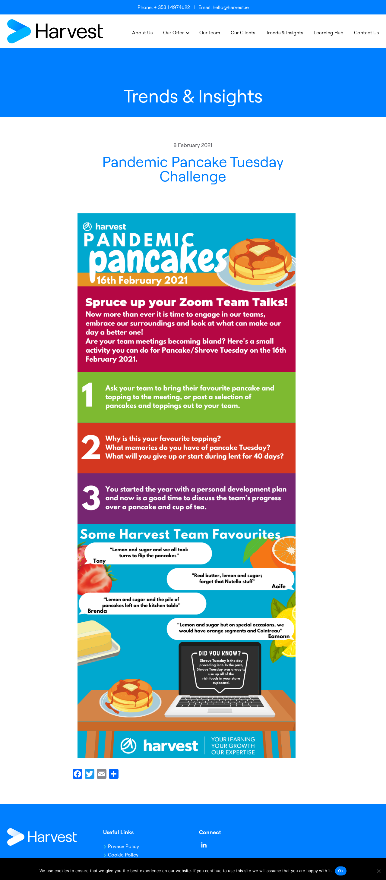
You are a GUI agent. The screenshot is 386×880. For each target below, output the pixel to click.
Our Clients (243, 33)
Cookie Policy (123, 855)
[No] (378, 871)
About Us (142, 33)
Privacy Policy (123, 846)
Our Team (209, 33)
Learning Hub (328, 33)
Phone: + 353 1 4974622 (164, 7)
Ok (340, 870)
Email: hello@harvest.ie (223, 7)
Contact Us (366, 33)
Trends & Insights (284, 33)
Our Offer (173, 33)
